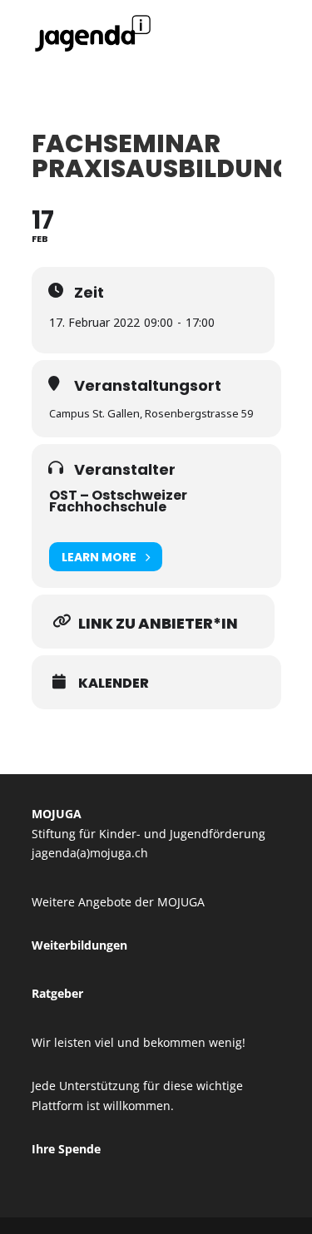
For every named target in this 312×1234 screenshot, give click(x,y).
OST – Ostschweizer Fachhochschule (118, 501)
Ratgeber (57, 993)
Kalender (113, 683)
